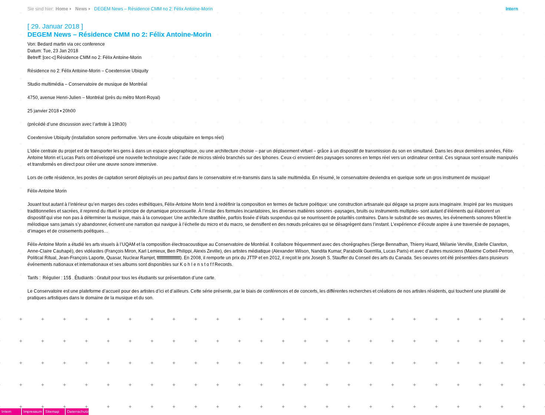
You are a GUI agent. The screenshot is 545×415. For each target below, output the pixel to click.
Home (62, 8)
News (81, 8)
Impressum (32, 411)
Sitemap (52, 411)
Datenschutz (78, 411)
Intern (512, 8)
